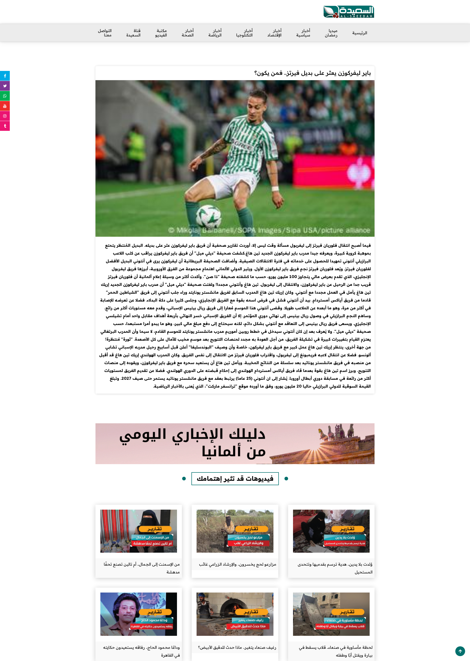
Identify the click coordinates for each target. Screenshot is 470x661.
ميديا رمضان (331, 32)
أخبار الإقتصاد (274, 32)
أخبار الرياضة (215, 32)
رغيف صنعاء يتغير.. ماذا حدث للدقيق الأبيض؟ (237, 647)
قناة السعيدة (133, 32)
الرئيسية (359, 32)
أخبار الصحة (188, 32)
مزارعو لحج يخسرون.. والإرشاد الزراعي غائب (237, 564)
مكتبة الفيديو (161, 32)
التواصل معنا (105, 32)
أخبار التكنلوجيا (244, 32)
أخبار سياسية (303, 32)
